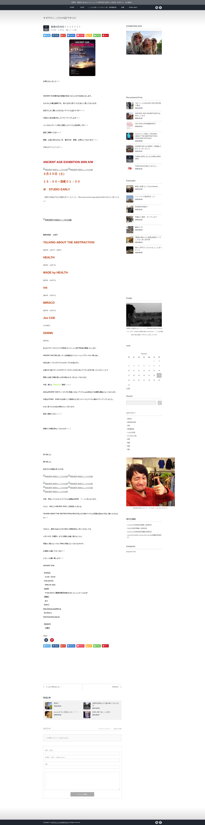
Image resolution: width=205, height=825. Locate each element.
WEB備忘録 (112, 7)
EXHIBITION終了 (141, 207)
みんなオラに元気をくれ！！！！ (66, 712)
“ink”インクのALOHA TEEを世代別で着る (148, 104)
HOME (72, 7)
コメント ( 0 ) (117, 728)
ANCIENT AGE (131, 422)
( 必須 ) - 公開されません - (55, 757)
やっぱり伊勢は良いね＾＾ (54, 687)
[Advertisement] (134, 17)
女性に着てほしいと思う (101, 712)
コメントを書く (72, 30)
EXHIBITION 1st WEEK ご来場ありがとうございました (148, 147)
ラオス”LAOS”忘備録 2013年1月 (137, 528)
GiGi (128, 425)
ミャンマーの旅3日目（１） (145, 196)
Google (128, 345)
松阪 (128, 446)
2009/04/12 (115, 687)
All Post (62, 30)
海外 (128, 449)
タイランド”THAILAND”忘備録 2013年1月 (139, 531)
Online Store (133, 7)
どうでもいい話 (102, 7)
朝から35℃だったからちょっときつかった (148, 249)
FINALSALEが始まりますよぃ (146, 166)
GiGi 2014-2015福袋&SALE (145, 124)
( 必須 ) (49, 750)
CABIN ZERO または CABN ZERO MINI (148, 158)
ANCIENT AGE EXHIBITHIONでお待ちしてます (148, 114)
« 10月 (128, 388)
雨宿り (56, 703)
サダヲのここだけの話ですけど (59, 18)
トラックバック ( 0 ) (104, 728)
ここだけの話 (92, 7)
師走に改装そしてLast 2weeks (146, 186)
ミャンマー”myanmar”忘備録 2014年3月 (139, 524)
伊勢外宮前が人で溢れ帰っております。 (105, 704)
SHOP (82, 7)
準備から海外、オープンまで (146, 217)
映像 (122, 7)
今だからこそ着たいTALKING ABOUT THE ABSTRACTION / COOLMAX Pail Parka (146, 136)
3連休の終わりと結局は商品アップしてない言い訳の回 (148, 238)
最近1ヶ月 (139, 227)
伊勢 (128, 439)
